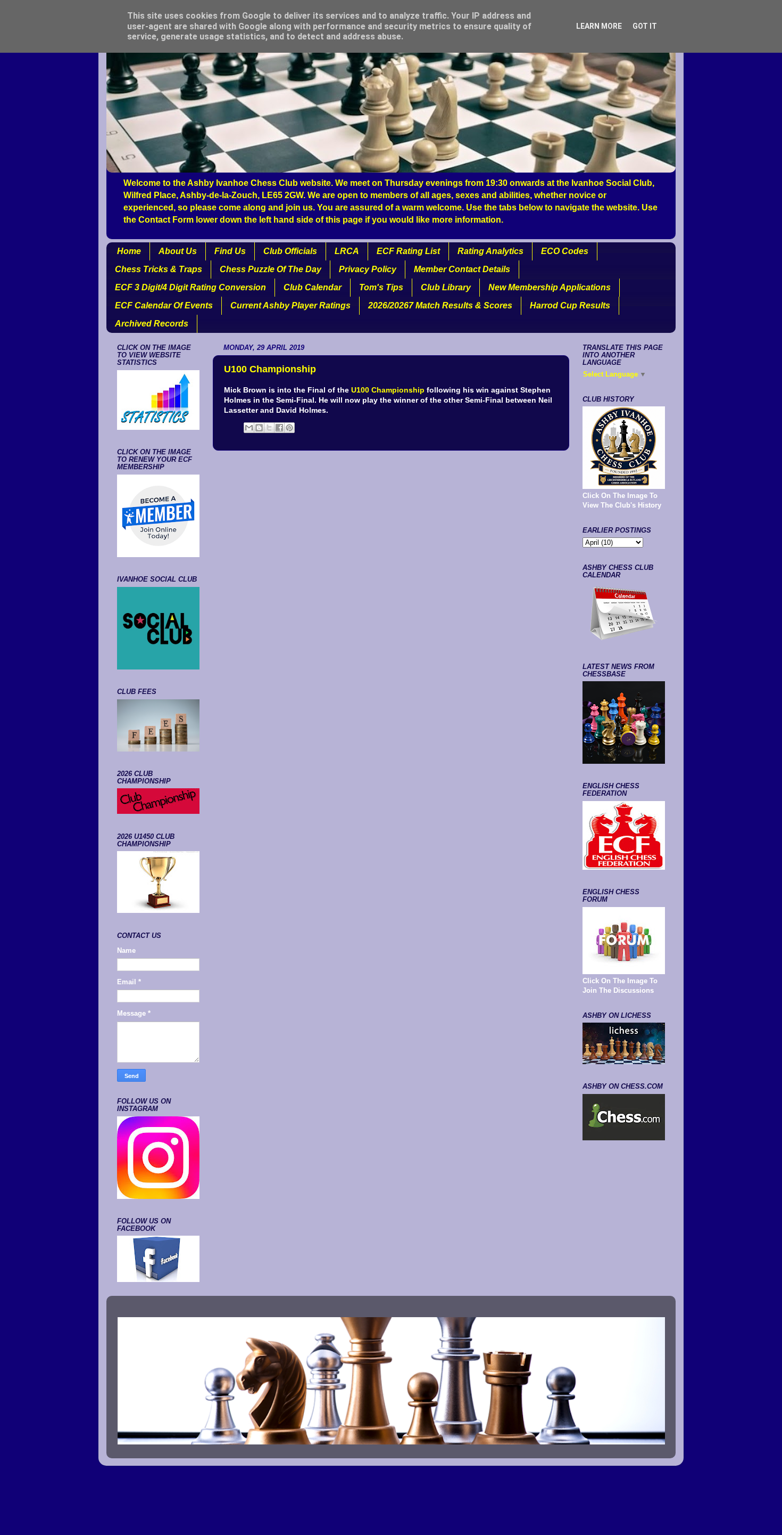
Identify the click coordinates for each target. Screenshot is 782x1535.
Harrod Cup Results (570, 305)
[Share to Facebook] (279, 427)
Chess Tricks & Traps (158, 269)
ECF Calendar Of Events (164, 305)
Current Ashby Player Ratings (290, 305)
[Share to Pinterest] (289, 427)
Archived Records (151, 323)
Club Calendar (313, 287)
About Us (178, 251)
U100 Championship (388, 390)
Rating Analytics (490, 251)
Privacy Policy (367, 269)
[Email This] (249, 427)
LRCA (347, 251)
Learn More (599, 26)
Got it (645, 26)
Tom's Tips (381, 287)
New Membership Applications (549, 287)
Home (129, 251)
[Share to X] (269, 427)
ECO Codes (564, 251)
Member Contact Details (462, 269)
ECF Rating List (408, 251)
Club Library (446, 287)
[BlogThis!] (259, 427)
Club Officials (290, 251)
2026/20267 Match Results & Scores (440, 305)
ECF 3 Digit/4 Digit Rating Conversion (190, 287)
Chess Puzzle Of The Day (270, 269)
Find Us (230, 251)
